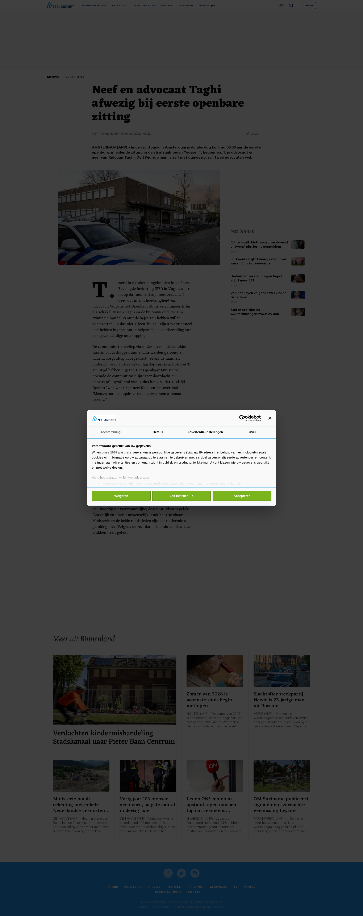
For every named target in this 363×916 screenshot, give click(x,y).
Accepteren (242, 496)
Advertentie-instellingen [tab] (205, 432)
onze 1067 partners (117, 452)
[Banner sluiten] (269, 418)
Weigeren (121, 496)
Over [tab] (252, 432)
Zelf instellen (179, 496)
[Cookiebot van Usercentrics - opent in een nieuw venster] (242, 418)
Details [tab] (158, 432)
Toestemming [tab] (111, 432)
